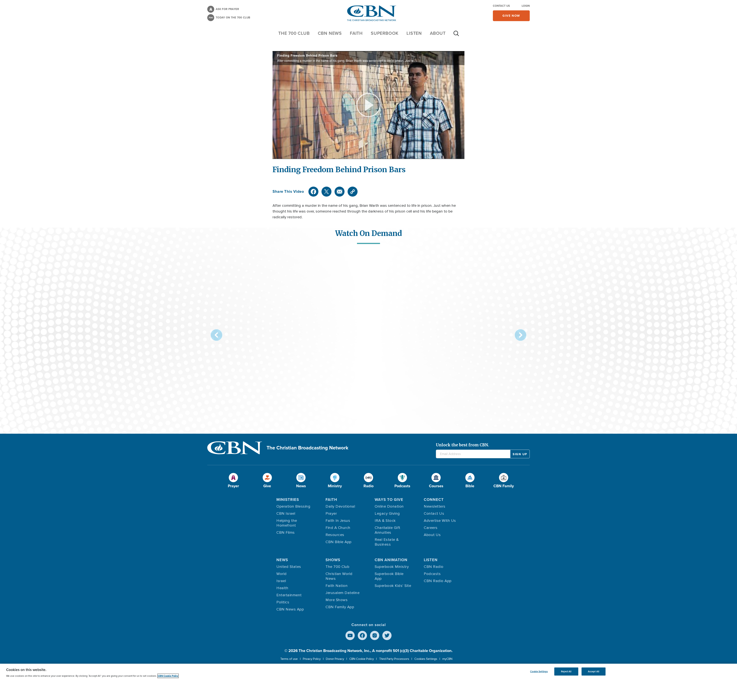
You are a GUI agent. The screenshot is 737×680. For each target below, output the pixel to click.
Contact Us (501, 6)
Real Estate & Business (387, 542)
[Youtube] (350, 635)
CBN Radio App (438, 581)
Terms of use (289, 659)
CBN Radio (434, 566)
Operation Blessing (293, 506)
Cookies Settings (425, 659)
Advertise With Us (440, 520)
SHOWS (333, 560)
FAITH (356, 33)
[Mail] (340, 192)
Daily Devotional (340, 506)
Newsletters (434, 506)
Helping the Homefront (286, 523)
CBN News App (290, 609)
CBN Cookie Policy (361, 659)
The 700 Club (294, 33)
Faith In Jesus (338, 520)
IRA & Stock (385, 520)
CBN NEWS (330, 33)
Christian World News (339, 576)
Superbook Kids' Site (393, 585)
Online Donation (389, 506)
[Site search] (456, 35)
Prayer (331, 513)
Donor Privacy (335, 659)
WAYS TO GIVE (389, 499)
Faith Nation (337, 585)
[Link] (353, 192)
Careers (431, 527)
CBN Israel (285, 513)
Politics (282, 602)
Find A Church (338, 527)
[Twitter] (326, 192)
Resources (335, 535)
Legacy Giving (387, 513)
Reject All (566, 671)
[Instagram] (374, 635)
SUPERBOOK (384, 33)
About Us (432, 535)
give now (511, 15)
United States (288, 566)
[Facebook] (313, 192)
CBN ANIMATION (391, 560)
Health (282, 588)
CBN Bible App (339, 542)
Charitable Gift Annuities (387, 530)
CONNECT (434, 499)
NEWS (282, 560)
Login (526, 6)
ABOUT (438, 33)
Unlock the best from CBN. (462, 445)
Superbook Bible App (389, 576)
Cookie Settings (539, 671)
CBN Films (285, 532)
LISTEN (414, 33)
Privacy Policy (312, 659)
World (281, 574)
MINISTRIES (287, 499)
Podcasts (432, 574)
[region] (368, 672)
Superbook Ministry (392, 566)
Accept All (593, 671)
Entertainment (289, 595)
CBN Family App (340, 607)
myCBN (447, 659)
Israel (281, 581)
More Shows (337, 600)
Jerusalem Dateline (342, 593)
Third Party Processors (394, 659)
